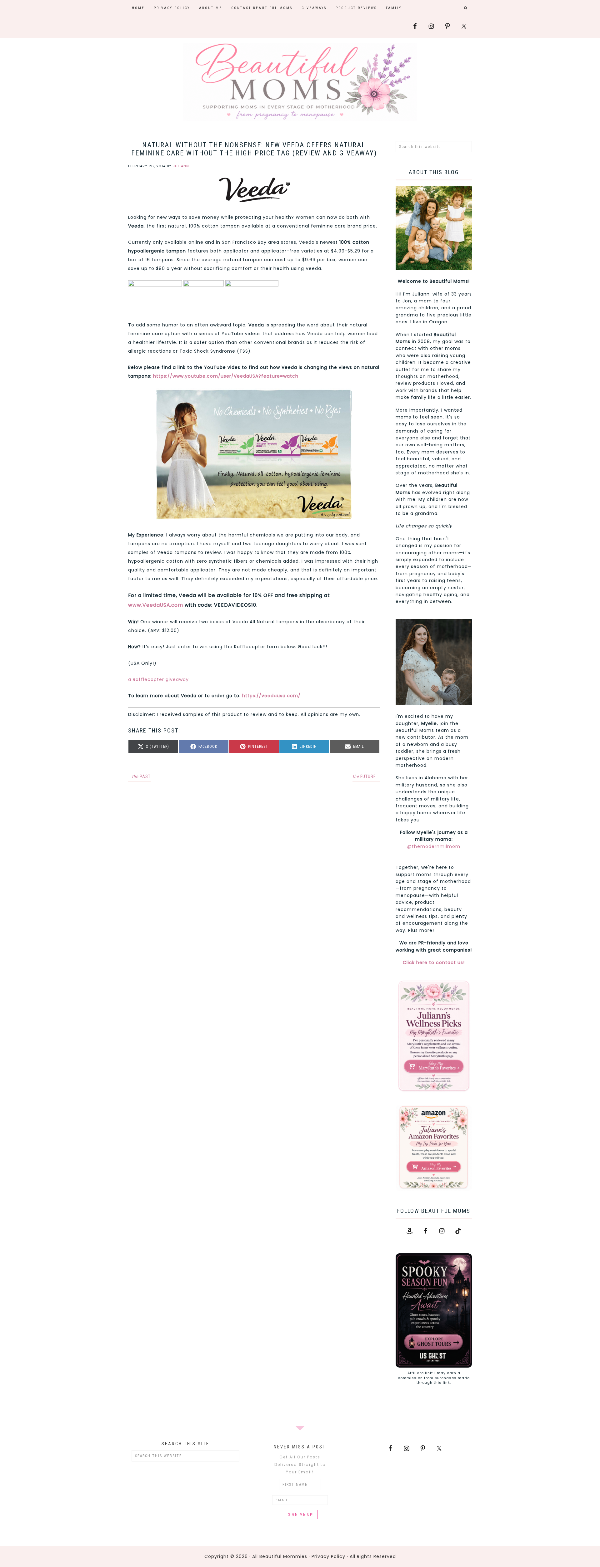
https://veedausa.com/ (271, 696)
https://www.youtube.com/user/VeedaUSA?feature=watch (225, 376)
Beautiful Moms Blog (300, 82)
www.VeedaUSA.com (155, 605)
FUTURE (364, 776)
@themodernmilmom (433, 846)
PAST (141, 776)
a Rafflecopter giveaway (158, 679)
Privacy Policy (328, 1556)
